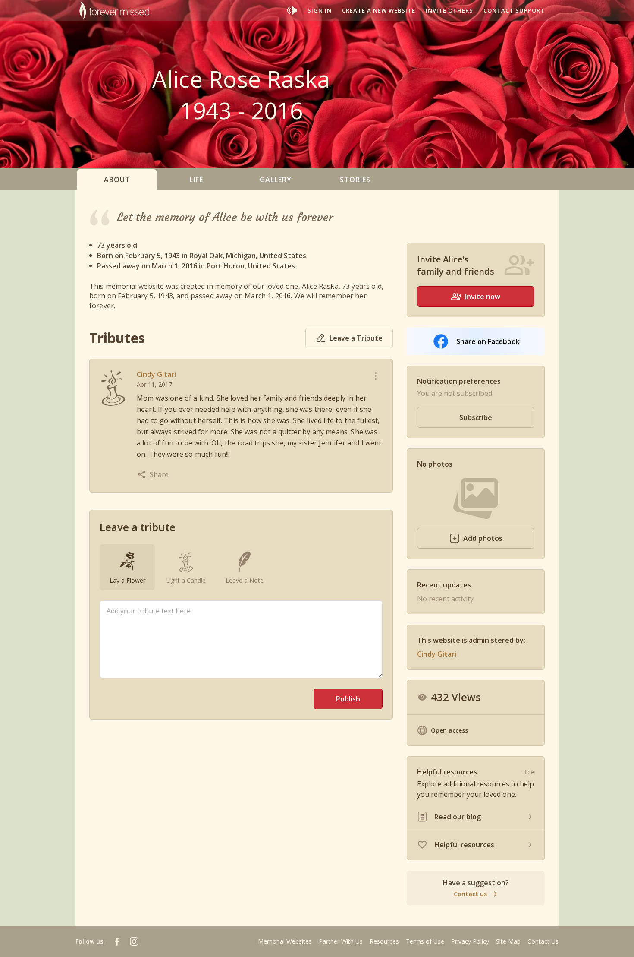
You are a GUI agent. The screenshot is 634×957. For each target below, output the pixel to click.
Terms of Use (425, 941)
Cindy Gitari (156, 374)
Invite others (449, 10)
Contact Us (543, 941)
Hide (528, 771)
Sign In (320, 10)
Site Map (508, 941)
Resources (384, 941)
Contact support (514, 10)
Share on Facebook (488, 341)
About (117, 179)
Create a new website (378, 10)
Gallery (276, 179)
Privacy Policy (470, 941)
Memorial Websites (285, 941)
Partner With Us (341, 941)
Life (196, 179)
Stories (355, 179)
